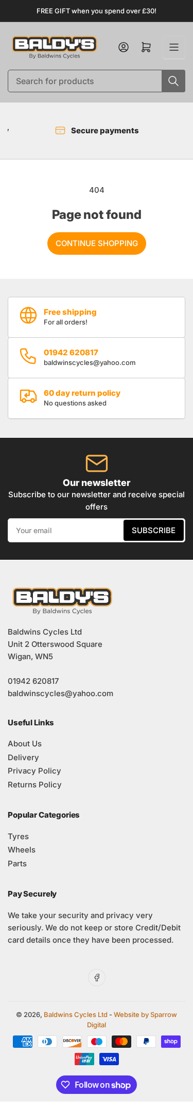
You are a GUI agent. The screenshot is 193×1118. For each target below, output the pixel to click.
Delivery (23, 757)
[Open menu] (174, 47)
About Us (25, 743)
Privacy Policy (34, 771)
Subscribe (154, 530)
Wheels (22, 850)
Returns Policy (35, 784)
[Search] (173, 81)
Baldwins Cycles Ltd (76, 1014)
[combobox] (96, 81)
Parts (17, 863)
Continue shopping (97, 243)
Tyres (18, 836)
